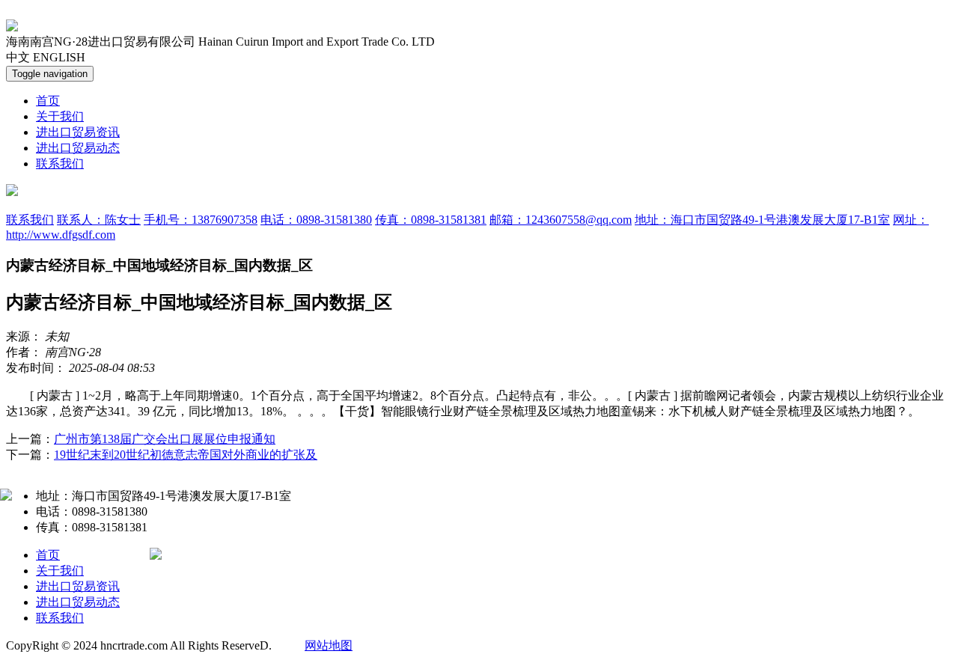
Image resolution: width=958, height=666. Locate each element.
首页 (48, 100)
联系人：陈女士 (99, 219)
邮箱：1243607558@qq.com (560, 219)
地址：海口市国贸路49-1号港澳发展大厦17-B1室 (762, 219)
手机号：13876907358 (200, 219)
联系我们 (60, 163)
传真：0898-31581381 (430, 219)
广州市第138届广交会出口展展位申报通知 (164, 439)
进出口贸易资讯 (78, 132)
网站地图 (329, 645)
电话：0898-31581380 (316, 219)
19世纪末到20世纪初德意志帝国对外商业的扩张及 (185, 454)
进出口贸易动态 (78, 147)
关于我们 (60, 116)
